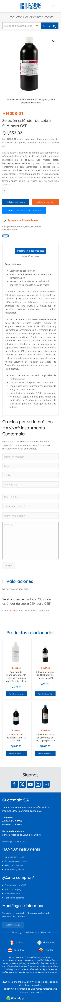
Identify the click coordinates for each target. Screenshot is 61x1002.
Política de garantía (14, 897)
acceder (14, 610)
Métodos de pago (13, 889)
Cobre (14, 229)
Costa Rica (19, 949)
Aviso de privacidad (14, 865)
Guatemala (49, 942)
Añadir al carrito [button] (16, 694)
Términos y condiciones (16, 861)
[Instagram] (38, 784)
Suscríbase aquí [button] (13, 924)
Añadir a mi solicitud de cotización (24, 210)
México (19, 942)
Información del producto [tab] (30, 250)
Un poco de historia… (15, 856)
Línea (27, 226)
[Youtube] (30, 784)
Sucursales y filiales (14, 869)
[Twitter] (22, 784)
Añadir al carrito (45, 202)
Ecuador (48, 949)
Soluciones (36, 226)
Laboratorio (18, 226)
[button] (53, 6)
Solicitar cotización (16, 202)
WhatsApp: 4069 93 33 (14, 841)
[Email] (46, 784)
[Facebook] (14, 784)
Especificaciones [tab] (30, 256)
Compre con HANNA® (15, 885)
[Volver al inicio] (30, 6)
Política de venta (13, 893)
